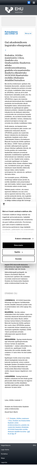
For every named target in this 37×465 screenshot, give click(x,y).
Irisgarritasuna (5, 445)
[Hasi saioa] (29, 2)
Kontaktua (4, 454)
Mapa (3, 458)
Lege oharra (5, 449)
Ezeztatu (18, 259)
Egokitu (17, 252)
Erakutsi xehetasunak (23, 238)
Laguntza (4, 462)
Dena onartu (18, 245)
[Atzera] (5, 50)
